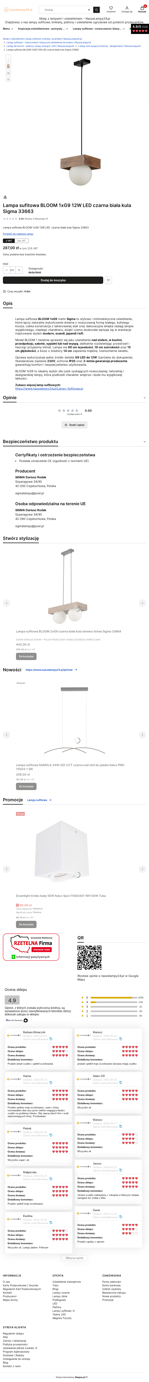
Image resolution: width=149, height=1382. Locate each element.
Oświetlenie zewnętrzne (67, 1281)
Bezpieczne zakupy (114, 1292)
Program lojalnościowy (16, 1351)
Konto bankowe (111, 1285)
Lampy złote (60, 1296)
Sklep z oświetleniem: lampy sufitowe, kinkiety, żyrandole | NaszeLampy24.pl (42, 38)
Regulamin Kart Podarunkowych (22, 1288)
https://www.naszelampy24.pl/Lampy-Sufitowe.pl (49, 388)
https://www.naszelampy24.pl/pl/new (49, 669)
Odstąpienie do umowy (16, 1358)
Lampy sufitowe (37, 799)
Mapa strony (10, 1299)
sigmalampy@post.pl (29, 493)
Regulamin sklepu (13, 1333)
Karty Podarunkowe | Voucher (20, 1285)
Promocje (107, 1299)
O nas (6, 1281)
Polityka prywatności (15, 1344)
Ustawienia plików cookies (19, 1347)
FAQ (5, 1337)
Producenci (9, 1296)
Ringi (55, 1288)
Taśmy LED (59, 1314)
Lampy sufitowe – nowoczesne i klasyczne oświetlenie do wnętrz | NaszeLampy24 (49, 42)
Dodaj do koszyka (53, 280)
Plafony (57, 1307)
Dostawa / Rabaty (13, 1355)
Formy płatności (111, 1281)
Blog (5, 1362)
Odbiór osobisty (111, 1288)
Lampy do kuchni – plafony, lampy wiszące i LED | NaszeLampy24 (40, 46)
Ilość (5, 263)
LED (55, 1303)
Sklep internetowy (70, 1377)
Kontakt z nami (12, 1366)
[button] (96, 10)
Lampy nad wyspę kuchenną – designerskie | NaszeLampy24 (109, 46)
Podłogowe (59, 1299)
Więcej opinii (74, 1258)
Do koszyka (26, 656)
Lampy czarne (61, 1292)
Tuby (56, 1285)
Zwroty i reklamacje (14, 1340)
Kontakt (7, 1292)
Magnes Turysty (62, 1318)
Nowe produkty (111, 1296)
